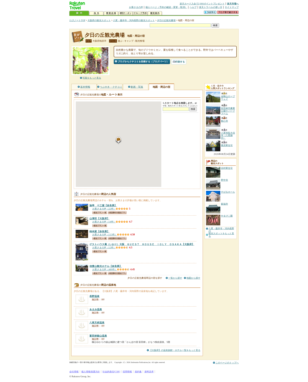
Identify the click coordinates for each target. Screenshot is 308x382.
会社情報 (74, 371)
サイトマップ (232, 7)
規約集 (138, 371)
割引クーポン (126, 13)
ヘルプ (193, 7)
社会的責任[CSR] (111, 371)
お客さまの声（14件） (104, 221)
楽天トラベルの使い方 (210, 7)
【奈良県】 (103, 205)
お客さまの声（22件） (104, 208)
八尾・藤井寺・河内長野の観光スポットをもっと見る (221, 232)
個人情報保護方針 (90, 371)
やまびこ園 (227, 215)
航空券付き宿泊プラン (117, 212)
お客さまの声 (136, 7)
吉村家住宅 (227, 168)
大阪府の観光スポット (99, 20)
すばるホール (228, 192)
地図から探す (193, 278)
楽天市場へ (233, 3)
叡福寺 (224, 204)
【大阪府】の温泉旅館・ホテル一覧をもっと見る (174, 350)
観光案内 (155, 13)
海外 (96, 13)
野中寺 (224, 180)
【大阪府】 (99, 218)
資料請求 (149, 371)
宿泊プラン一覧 (99, 212)
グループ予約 (140, 13)
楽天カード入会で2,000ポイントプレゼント (202, 3)
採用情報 (127, 371)
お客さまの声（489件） (104, 269)
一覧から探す (175, 278)
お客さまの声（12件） (104, 247)
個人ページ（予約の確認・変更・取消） (166, 7)
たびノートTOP (77, 20)
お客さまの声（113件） (104, 234)
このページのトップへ (227, 362)
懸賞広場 (111, 13)
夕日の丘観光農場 (166, 20)
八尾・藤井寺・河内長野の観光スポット (134, 20)
